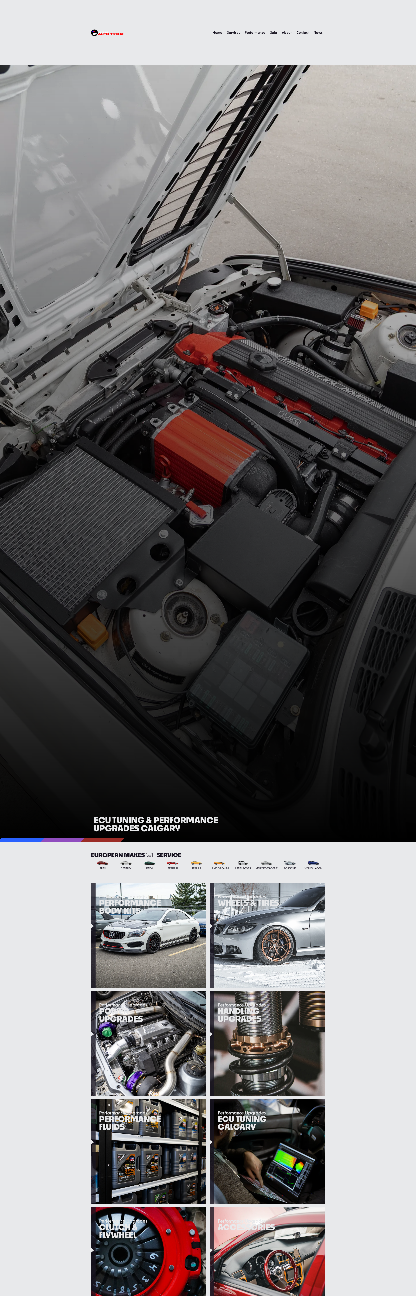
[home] (107, 32)
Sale (273, 32)
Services (233, 32)
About (287, 32)
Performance (255, 32)
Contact (303, 32)
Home (217, 32)
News (318, 32)
